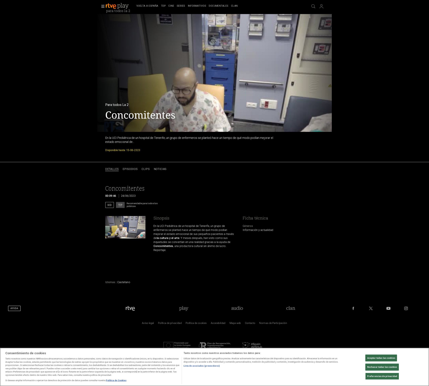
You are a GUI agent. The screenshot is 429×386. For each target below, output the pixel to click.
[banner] (120, 6)
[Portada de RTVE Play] (117, 6)
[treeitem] (147, 6)
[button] (102, 6)
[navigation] (218, 6)
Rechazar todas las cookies (382, 367)
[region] (214, 367)
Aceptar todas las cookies (381, 358)
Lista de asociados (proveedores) (201, 366)
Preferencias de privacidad (382, 376)
